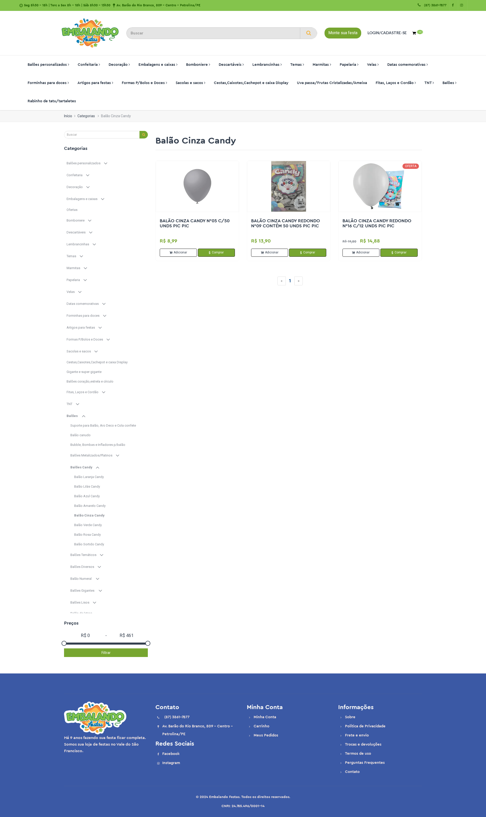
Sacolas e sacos (190, 83)
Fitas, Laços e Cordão (395, 83)
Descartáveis (230, 65)
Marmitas (321, 65)
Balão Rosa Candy (88, 534)
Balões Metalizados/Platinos (92, 455)
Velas (372, 65)
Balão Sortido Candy (89, 544)
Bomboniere (197, 65)
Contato (352, 772)
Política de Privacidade (365, 726)
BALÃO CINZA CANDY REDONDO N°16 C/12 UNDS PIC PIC (376, 223)
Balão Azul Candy (87, 496)
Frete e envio (357, 735)
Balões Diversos (83, 567)
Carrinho (261, 726)
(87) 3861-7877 (434, 5)
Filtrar (106, 653)
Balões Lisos (81, 602)
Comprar (218, 252)
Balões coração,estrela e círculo (90, 381)
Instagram (171, 763)
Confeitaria (88, 65)
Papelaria (348, 65)
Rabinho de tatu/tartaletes (52, 101)
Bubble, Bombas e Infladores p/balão (98, 445)
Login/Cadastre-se (387, 32)
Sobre (350, 717)
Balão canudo (80, 435)
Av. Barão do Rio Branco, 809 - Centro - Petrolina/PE (158, 5)
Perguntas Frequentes (365, 763)
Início (68, 116)
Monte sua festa (342, 32)
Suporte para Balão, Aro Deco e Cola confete (103, 425)
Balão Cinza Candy (89, 515)
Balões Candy (82, 467)
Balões (448, 83)
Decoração (119, 65)
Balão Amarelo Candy (90, 506)
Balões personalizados (48, 65)
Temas (296, 65)
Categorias (86, 116)
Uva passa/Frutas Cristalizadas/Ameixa (332, 83)
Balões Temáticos (84, 555)
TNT (428, 83)
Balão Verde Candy (88, 525)
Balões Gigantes (84, 590)
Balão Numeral (82, 579)
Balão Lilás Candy (87, 486)
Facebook (170, 754)
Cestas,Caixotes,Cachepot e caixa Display (251, 83)
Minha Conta (265, 717)
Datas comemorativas (407, 65)
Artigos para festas (94, 83)
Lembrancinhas (266, 65)
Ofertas (72, 210)
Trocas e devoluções (363, 744)
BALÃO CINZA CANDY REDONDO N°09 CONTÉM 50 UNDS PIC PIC (285, 223)
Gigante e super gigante (84, 372)
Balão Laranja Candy (89, 477)
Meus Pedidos (266, 735)
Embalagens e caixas (157, 65)
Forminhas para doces (48, 83)
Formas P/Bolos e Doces (144, 83)
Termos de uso (358, 753)
